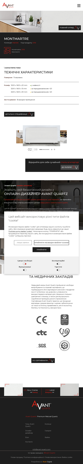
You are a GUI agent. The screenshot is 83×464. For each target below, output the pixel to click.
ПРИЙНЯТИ (41, 250)
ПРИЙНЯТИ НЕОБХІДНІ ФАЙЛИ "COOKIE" (51, 243)
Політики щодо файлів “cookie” (20, 231)
